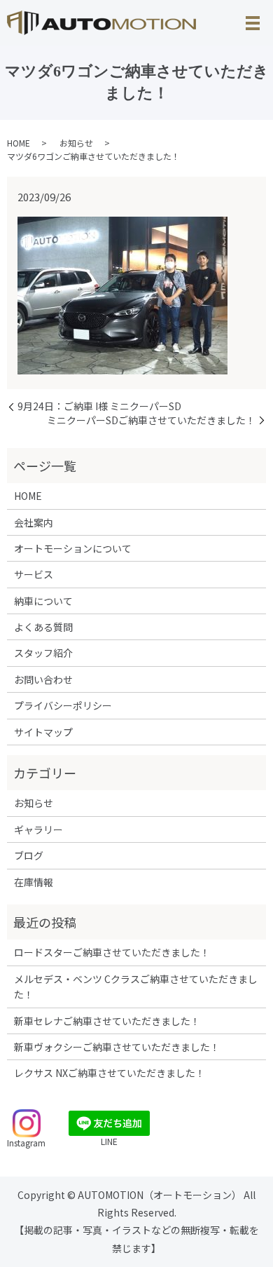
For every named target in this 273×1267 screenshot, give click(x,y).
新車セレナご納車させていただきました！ (107, 1021)
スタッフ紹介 (43, 653)
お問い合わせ (43, 679)
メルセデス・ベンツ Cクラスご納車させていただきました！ (136, 986)
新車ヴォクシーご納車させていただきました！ (117, 1047)
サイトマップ (43, 732)
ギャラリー (38, 829)
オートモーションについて (73, 548)
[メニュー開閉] (253, 23)
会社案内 (33, 522)
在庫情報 (33, 882)
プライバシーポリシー (63, 705)
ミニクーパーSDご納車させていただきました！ (151, 420)
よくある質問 (43, 627)
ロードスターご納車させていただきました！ (112, 952)
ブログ (28, 855)
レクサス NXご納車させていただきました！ (109, 1073)
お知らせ (76, 143)
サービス (33, 574)
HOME (18, 143)
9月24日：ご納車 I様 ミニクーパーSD (99, 406)
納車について (43, 601)
